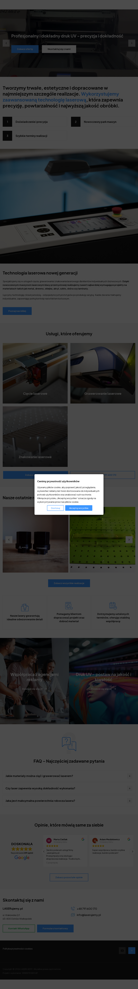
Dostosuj (55, 507)
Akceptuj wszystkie (78, 507)
